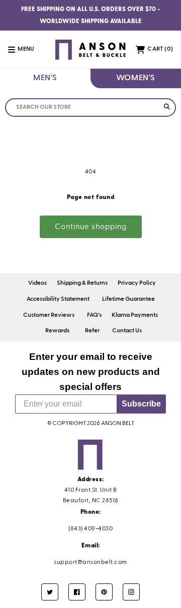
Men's (45, 78)
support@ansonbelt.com (90, 562)
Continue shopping (91, 227)
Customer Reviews (48, 315)
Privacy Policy (137, 283)
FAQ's (94, 315)
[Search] (166, 107)
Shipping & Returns (82, 283)
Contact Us (127, 331)
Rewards (57, 331)
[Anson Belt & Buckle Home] (91, 49)
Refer (92, 331)
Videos (37, 283)
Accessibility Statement (58, 299)
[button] (27, 50)
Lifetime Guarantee (128, 299)
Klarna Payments (135, 315)
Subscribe (141, 403)
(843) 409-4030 (90, 529)
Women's (135, 78)
